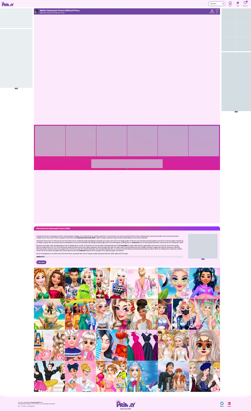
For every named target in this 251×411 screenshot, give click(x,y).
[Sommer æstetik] (49, 314)
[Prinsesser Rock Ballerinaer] (49, 376)
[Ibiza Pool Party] (173, 283)
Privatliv (23, 406)
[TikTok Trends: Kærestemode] (111, 314)
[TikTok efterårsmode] (111, 283)
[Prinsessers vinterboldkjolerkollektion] (142, 345)
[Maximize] (212, 11)
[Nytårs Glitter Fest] (49, 283)
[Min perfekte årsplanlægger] (111, 376)
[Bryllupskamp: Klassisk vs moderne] (173, 345)
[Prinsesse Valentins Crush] (80, 345)
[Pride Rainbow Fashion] (80, 314)
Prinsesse (50, 12)
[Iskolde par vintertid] (173, 376)
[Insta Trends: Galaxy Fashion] (204, 283)
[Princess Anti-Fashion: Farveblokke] (80, 376)
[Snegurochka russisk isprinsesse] (142, 376)
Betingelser (31, 406)
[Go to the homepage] (7, 3)
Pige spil (42, 12)
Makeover (58, 12)
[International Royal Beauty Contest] (204, 314)
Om (19, 406)
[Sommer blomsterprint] (142, 283)
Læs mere (41, 262)
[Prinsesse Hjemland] (49, 345)
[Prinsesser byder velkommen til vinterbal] (204, 376)
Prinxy (20, 402)
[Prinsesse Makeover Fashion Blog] (204, 345)
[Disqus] (127, 196)
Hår (63, 12)
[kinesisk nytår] (111, 345)
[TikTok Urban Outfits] (80, 283)
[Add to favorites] (217, 11)
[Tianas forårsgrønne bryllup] (142, 314)
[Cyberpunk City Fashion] (173, 314)
